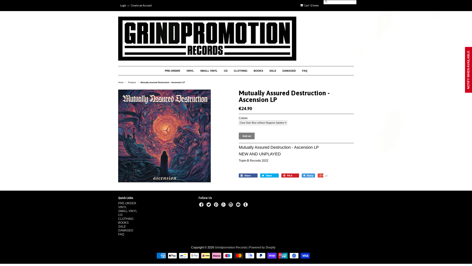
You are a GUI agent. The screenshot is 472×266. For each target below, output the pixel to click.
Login (123, 5)
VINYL (190, 70)
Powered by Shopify (262, 247)
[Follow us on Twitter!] (209, 205)
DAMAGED (289, 70)
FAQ (304, 70)
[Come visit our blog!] (246, 205)
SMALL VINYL (209, 70)
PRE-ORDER (172, 70)
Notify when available (468, 70)
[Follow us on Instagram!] (231, 205)
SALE (272, 70)
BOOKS (258, 70)
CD (226, 70)
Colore (243, 118)
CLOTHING (240, 70)
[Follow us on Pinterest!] (216, 205)
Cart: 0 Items (311, 5)
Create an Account (141, 5)
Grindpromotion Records (231, 247)
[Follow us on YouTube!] (239, 205)
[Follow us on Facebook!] (202, 205)
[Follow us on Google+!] (224, 205)
